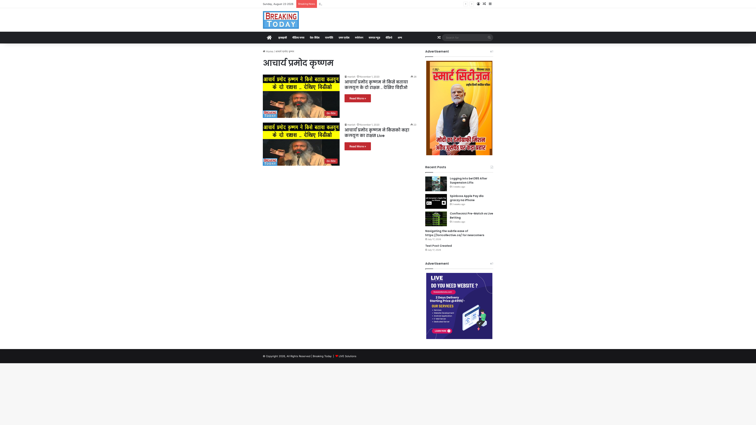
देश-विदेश (315, 37)
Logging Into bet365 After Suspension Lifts (468, 180)
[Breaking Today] (281, 20)
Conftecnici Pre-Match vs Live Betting (342, 4)
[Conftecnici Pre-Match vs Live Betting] (436, 219)
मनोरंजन (359, 37)
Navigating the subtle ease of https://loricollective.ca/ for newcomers (454, 233)
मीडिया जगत (298, 37)
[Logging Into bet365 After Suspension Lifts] (436, 183)
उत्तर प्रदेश (344, 37)
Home (269, 51)
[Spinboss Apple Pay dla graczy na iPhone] (436, 201)
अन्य (400, 37)
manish (351, 76)
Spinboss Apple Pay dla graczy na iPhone (467, 198)
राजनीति (329, 37)
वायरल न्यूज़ (374, 37)
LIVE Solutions (347, 356)
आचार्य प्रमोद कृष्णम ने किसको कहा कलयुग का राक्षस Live (377, 132)
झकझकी (282, 37)
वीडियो (389, 37)
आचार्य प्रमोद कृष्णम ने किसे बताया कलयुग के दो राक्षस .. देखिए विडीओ (376, 84)
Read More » (357, 98)
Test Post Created (438, 246)
